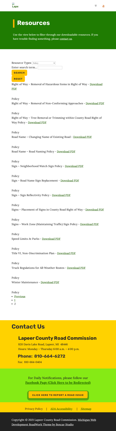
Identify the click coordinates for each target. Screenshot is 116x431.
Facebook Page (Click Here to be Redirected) (58, 383)
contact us (66, 38)
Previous (19, 296)
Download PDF (95, 103)
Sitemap (85, 408)
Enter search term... (24, 67)
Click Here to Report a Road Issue (58, 395)
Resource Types (21, 62)
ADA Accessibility (61, 408)
